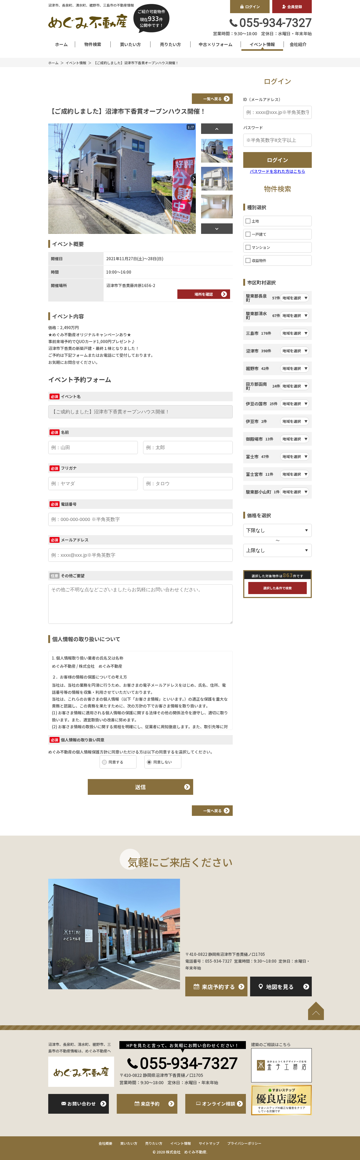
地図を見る (280, 987)
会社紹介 (298, 44)
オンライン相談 (218, 1103)
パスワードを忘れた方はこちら (277, 171)
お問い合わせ (81, 1103)
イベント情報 (262, 44)
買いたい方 (130, 44)
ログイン (252, 6)
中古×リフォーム (215, 44)
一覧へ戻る (212, 98)
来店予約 (218, 987)
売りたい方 (170, 44)
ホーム (61, 44)
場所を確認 (203, 294)
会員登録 (294, 6)
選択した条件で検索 (277, 588)
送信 (140, 787)
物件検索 (92, 44)
